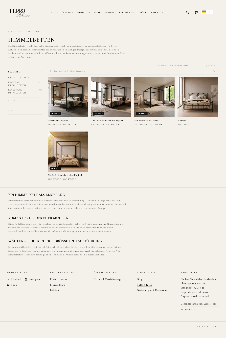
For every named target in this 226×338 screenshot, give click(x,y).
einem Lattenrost (81, 250)
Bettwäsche (127, 12)
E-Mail (15, 284)
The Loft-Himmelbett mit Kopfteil (107, 120)
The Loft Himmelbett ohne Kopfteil (65, 175)
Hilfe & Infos (144, 284)
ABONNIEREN (188, 310)
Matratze (63, 250)
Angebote (157, 12)
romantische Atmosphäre (106, 223)
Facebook (16, 279)
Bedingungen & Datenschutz (153, 290)
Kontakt (110, 12)
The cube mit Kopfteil (58, 120)
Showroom (83, 12)
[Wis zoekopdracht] (214, 71)
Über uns (67, 12)
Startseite (14, 31)
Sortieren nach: (165, 65)
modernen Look (94, 227)
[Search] (187, 12)
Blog (97, 12)
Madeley (182, 120)
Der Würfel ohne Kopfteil (146, 120)
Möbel (144, 12)
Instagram (34, 279)
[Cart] (196, 12)
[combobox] (207, 12)
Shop (53, 12)
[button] (25, 71)
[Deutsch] (207, 12)
